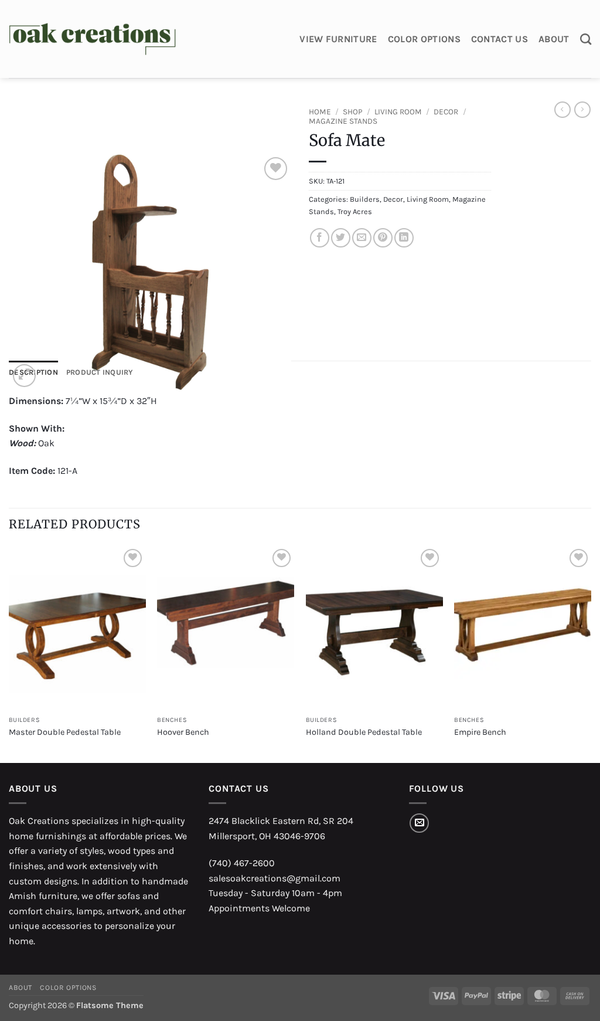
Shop (353, 111)
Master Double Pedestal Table (65, 732)
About (554, 39)
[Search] (585, 39)
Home (320, 111)
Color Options (424, 39)
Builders (365, 199)
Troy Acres (355, 211)
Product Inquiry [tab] (100, 372)
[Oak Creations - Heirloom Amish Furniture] (92, 39)
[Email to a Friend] (361, 237)
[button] (24, 375)
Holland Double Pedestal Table (364, 732)
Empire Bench (480, 732)
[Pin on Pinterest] (383, 237)
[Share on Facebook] (319, 237)
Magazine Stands (343, 121)
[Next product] (562, 109)
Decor (446, 111)
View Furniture (338, 39)
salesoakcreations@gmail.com (274, 878)
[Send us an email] (419, 823)
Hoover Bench (183, 732)
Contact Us (499, 39)
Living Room (398, 111)
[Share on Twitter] (340, 237)
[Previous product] (582, 109)
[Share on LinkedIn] (404, 237)
